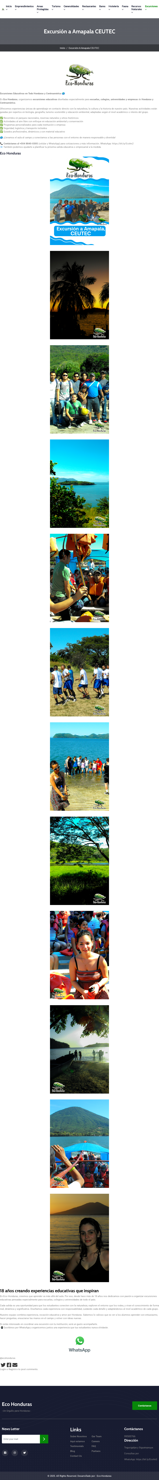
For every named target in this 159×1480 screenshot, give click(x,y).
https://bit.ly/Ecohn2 (123, 143)
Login (3, 1369)
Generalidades (71, 6)
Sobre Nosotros (78, 1436)
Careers (96, 1441)
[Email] (15, 1364)
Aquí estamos (77, 1441)
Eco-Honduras (104, 1476)
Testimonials (77, 1446)
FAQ (94, 1446)
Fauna (125, 6)
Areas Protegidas (43, 8)
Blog (72, 1451)
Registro (13, 1369)
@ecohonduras (7, 1358)
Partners (96, 1451)
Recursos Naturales (136, 8)
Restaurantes (89, 6)
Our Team (97, 1436)
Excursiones (151, 6)
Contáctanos (144, 1405)
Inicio (9, 6)
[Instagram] (15, 1453)
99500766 (129, 1436)
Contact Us (76, 1456)
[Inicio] (3, 9)
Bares (102, 6)
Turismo (56, 6)
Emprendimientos (24, 6)
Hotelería (114, 6)
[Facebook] (9, 1364)
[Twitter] (3, 1364)
